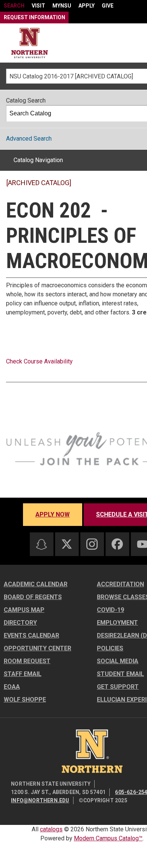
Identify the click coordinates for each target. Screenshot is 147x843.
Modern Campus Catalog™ (108, 838)
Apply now (52, 514)
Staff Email (22, 673)
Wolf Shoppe (25, 699)
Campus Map (24, 609)
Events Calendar (31, 635)
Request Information (34, 17)
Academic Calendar (35, 584)
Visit (38, 6)
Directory (20, 622)
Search (14, 6)
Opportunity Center (37, 648)
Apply (86, 6)
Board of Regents (33, 597)
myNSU (61, 6)
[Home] (29, 43)
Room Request (27, 661)
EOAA (12, 686)
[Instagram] (92, 544)
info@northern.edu (40, 800)
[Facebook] (117, 544)
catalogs (51, 829)
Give (107, 6)
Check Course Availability (39, 361)
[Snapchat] (41, 544)
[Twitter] (66, 544)
